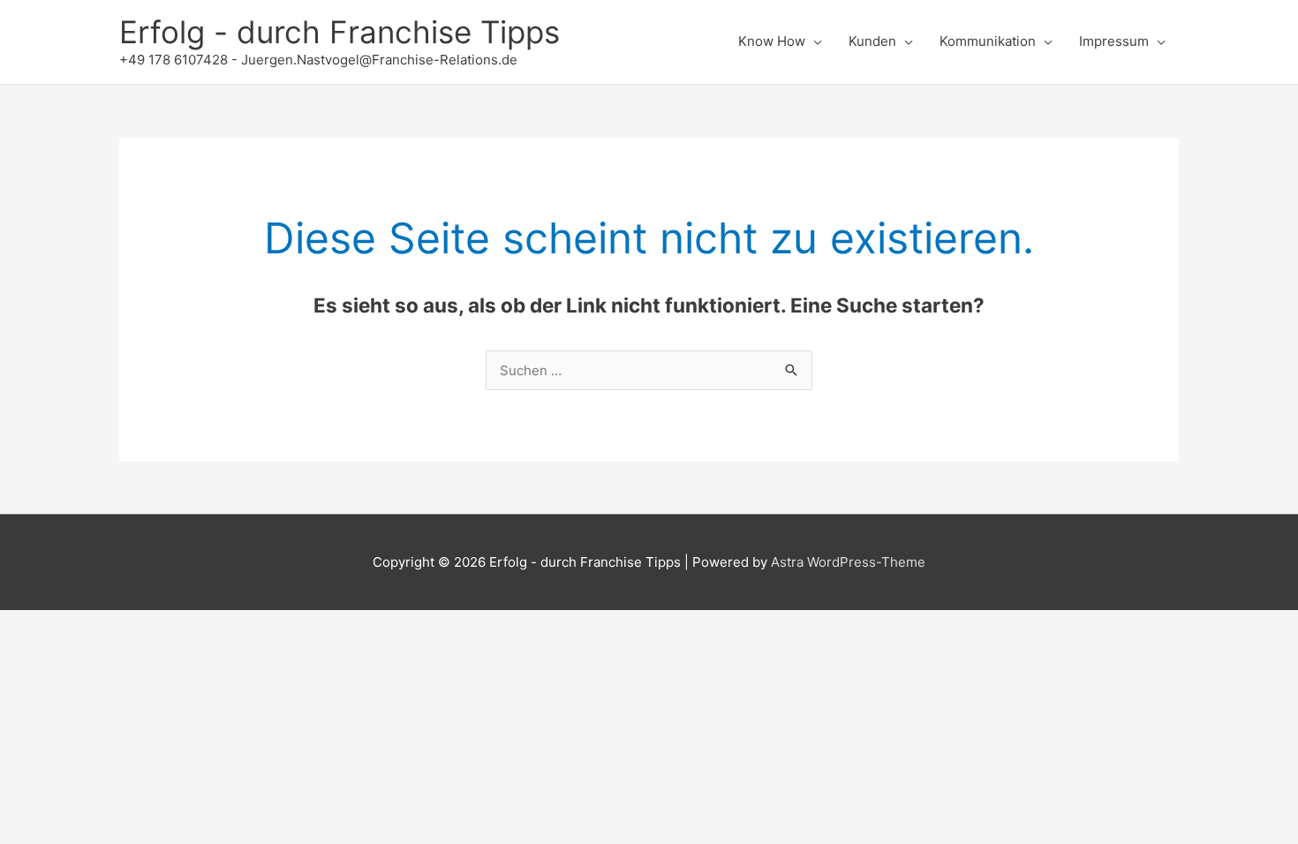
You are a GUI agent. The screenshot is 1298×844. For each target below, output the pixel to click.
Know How (771, 41)
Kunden (872, 41)
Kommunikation (988, 41)
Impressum (1114, 41)
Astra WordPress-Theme (848, 562)
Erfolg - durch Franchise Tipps (339, 31)
